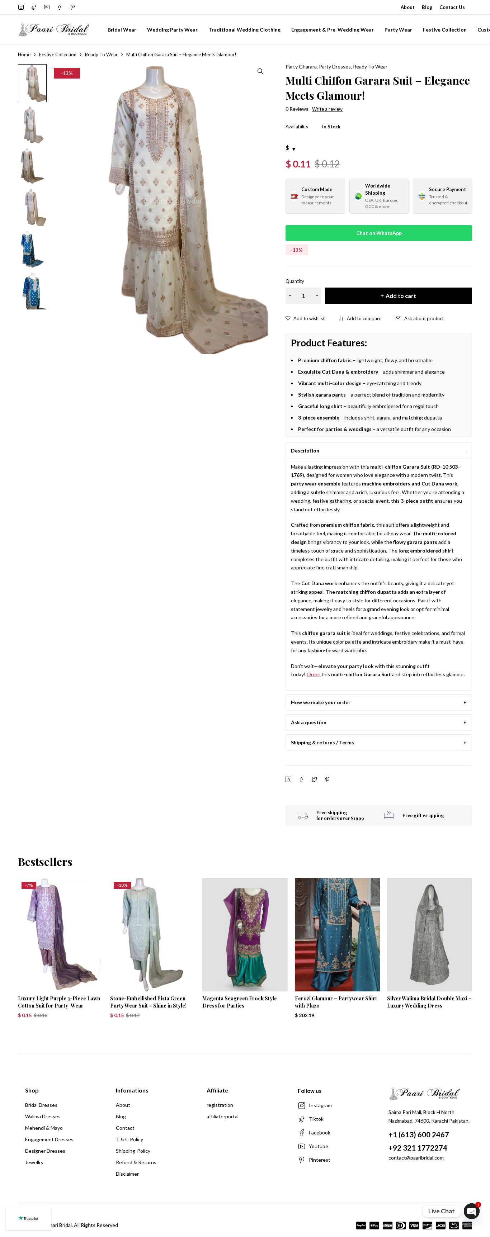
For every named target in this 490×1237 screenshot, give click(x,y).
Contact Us (452, 7)
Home (24, 54)
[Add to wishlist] (305, 318)
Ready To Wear (101, 54)
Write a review (327, 109)
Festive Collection (57, 54)
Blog (427, 7)
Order (314, 674)
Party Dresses (335, 66)
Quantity (295, 281)
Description (305, 450)
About (408, 7)
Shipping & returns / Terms (322, 742)
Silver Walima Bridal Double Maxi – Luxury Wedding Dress (429, 1002)
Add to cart (401, 295)
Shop (32, 1090)
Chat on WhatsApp (379, 233)
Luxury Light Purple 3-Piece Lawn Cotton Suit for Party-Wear (59, 1002)
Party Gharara (301, 66)
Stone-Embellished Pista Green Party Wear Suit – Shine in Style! (148, 1002)
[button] (260, 71)
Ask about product (424, 318)
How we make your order (320, 702)
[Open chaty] (472, 1211)
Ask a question (308, 722)
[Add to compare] (360, 318)
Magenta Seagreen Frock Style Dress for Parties (239, 1002)
